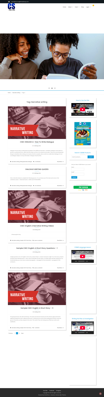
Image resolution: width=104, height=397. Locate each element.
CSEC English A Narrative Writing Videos (37, 226)
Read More (59, 161)
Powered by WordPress (44, 395)
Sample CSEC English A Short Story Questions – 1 (37, 248)
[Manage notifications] (100, 393)
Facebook (51, 390)
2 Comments (38, 161)
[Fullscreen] (92, 114)
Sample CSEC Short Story (25, 240)
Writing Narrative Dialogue (26, 161)
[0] (93, 7)
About (69, 7)
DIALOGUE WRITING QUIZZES (36, 169)
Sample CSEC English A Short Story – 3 (37, 308)
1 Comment (36, 327)
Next (22, 333)
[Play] (73, 114)
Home (64, 7)
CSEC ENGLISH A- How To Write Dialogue (37, 142)
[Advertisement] (52, 22)
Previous (11, 333)
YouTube (45, 390)
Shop (82, 7)
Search (90, 157)
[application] (82, 109)
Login (87, 7)
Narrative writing (15, 161)
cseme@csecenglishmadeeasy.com (20, 1)
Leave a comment (38, 240)
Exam (76, 7)
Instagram (58, 390)
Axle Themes (63, 395)
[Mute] (89, 114)
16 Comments (38, 185)
